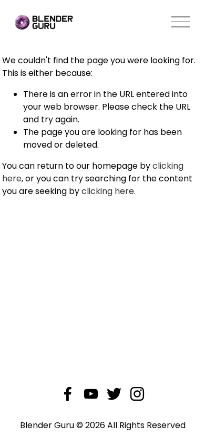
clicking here (107, 191)
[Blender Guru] (91, 393)
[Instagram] (137, 393)
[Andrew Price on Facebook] (67, 393)
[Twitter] (114, 393)
